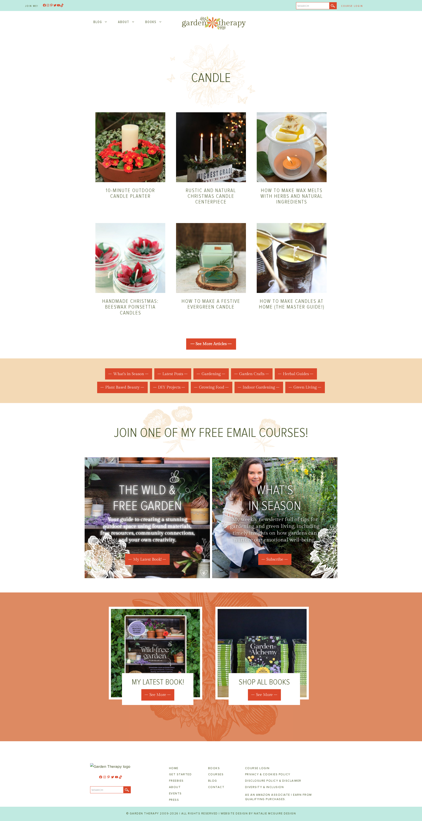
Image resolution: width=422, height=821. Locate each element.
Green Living (305, 387)
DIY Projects (169, 387)
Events (175, 793)
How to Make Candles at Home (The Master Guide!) (291, 304)
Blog (97, 22)
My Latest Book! (147, 559)
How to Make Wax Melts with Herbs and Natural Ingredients (291, 196)
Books (150, 22)
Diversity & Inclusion (264, 787)
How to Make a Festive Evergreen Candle (211, 304)
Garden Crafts (251, 374)
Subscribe (274, 559)
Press (174, 800)
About (123, 22)
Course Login (352, 6)
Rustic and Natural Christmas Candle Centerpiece (211, 196)
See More (157, 694)
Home (173, 768)
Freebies (176, 781)
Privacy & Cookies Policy (267, 774)
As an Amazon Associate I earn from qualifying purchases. (278, 797)
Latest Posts (172, 374)
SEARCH (303, 6)
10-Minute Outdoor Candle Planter (130, 193)
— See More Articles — (211, 343)
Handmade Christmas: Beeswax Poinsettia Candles (130, 307)
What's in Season (128, 374)
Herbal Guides (296, 374)
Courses (216, 774)
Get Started (180, 774)
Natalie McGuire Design (275, 813)
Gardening (211, 374)
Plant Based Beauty (122, 387)
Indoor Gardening (259, 387)
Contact (216, 787)
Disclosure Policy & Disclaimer (273, 781)
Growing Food (211, 387)
